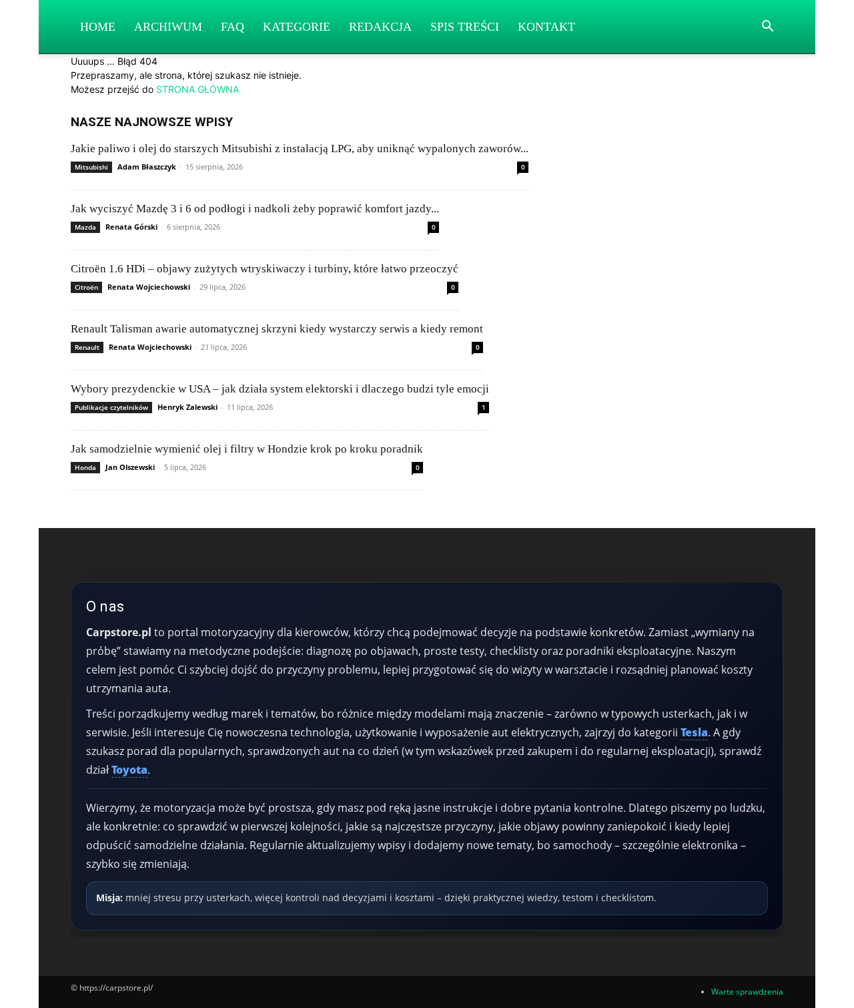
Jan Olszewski (130, 467)
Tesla (694, 732)
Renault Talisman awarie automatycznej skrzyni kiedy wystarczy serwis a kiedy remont (277, 328)
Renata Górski (131, 227)
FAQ (232, 26)
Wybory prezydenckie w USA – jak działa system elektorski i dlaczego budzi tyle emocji (280, 389)
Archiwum (168, 26)
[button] (767, 27)
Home (97, 26)
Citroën (86, 287)
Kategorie (296, 26)
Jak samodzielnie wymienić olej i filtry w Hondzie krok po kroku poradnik (247, 449)
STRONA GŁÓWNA (197, 89)
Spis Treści (464, 26)
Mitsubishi (91, 167)
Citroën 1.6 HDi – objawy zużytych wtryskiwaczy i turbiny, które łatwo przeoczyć (264, 268)
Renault (87, 347)
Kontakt (546, 26)
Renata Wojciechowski (148, 287)
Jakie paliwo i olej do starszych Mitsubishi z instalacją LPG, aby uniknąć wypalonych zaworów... (299, 148)
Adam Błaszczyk (146, 167)
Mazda (85, 227)
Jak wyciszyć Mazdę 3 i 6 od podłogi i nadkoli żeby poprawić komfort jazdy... (255, 208)
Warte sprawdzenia (747, 991)
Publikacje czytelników (111, 407)
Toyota (129, 769)
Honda (85, 467)
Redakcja (380, 26)
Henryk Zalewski (187, 407)
